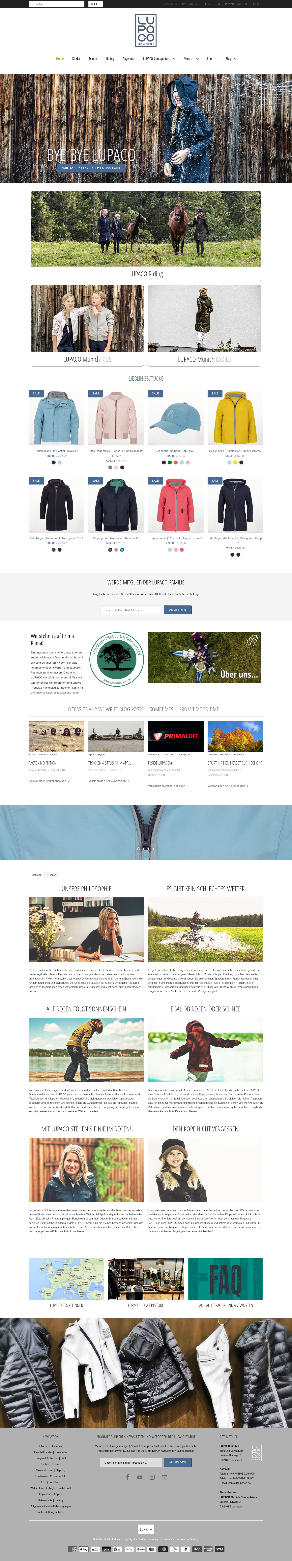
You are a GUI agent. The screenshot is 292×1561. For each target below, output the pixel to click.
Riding (110, 58)
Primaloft (169, 754)
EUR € (94, 4)
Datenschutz (191, 4)
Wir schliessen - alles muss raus (91, 168)
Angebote (128, 58)
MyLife (53, 754)
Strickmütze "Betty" (206, 1218)
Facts (32, 754)
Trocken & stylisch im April (109, 763)
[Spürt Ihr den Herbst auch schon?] (235, 736)
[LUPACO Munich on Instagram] (152, 1477)
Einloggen (212, 4)
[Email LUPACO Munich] (164, 1477)
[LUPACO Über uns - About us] (204, 682)
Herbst (224, 754)
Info (210, 58)
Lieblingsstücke (146, 378)
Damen (93, 58)
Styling (101, 754)
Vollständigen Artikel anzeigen (48, 780)
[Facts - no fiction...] (56, 736)
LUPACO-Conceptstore (157, 58)
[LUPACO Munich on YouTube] (140, 1477)
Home (60, 58)
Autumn (212, 754)
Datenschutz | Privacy (50, 1500)
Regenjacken (206, 1094)
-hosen (219, 1094)
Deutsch (37, 874)
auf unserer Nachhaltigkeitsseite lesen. (55, 692)
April (91, 754)
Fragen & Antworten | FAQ (51, 1458)
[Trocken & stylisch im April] (116, 736)
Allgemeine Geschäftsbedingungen (51, 1506)
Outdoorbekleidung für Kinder (101, 978)
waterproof (184, 754)
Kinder (76, 58)
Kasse (257, 4)
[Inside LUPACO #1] (176, 736)
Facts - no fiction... (44, 763)
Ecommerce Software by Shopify (180, 1539)
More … (189, 58)
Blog (228, 58)
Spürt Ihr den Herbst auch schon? (235, 763)
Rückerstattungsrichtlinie (51, 1512)
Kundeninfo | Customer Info (50, 1476)
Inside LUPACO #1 (161, 763)
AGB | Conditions (51, 1482)
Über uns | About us (50, 1446)
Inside (42, 754)
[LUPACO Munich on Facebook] (127, 1477)
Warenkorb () (238, 4)
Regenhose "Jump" (210, 982)
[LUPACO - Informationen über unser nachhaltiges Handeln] (116, 685)
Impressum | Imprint (50, 1494)
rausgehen (238, 754)
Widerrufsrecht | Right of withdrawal (50, 1488)
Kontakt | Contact (51, 1464)
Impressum (170, 4)
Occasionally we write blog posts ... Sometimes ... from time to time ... (146, 709)
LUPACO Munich (112, 1539)
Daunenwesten (160, 1098)
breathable (154, 754)
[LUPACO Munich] (146, 31)
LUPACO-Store (83, 1222)
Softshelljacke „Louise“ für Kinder (93, 982)
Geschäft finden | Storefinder (50, 1452)
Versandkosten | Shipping (50, 1470)
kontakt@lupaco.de (239, 1482)
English (52, 874)
